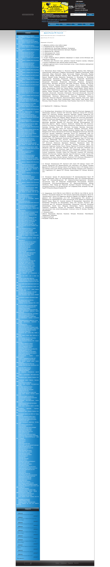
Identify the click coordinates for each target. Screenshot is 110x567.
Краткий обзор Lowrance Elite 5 (25, 244)
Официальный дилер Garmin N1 (25, 447)
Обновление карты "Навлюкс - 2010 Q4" (27, 292)
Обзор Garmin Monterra (23, 488)
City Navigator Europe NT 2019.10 (25, 189)
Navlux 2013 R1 (22, 439)
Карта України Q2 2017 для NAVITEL (26, 221)
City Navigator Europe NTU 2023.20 (26, 63)
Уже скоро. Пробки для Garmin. (25, 386)
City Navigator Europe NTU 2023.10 (26, 65)
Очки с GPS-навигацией (23, 462)
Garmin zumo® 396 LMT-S (24, 201)
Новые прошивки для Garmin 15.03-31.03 (27, 468)
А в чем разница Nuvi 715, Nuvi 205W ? (27, 242)
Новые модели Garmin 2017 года (25, 223)
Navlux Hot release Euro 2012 (25, 388)
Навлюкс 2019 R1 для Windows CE (26, 166)
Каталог (63, 24)
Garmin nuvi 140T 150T (23, 420)
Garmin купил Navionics (23, 216)
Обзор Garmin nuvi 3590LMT (24, 382)
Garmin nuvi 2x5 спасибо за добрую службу (28, 327)
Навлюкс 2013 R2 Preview (24, 481)
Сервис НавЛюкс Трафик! (24, 500)
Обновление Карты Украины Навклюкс (27, 330)
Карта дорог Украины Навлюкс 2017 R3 (27, 217)
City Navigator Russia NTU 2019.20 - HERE (28, 187)
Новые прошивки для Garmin (25, 450)
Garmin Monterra (22, 472)
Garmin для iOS (21, 457)
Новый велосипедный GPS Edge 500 (26, 260)
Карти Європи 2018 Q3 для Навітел (26, 176)
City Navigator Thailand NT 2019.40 (26, 130)
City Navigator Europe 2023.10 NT (25, 64)
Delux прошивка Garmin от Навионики (27, 316)
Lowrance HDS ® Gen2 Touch (25, 428)
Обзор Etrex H (21, 240)
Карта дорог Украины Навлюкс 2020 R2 (27, 116)
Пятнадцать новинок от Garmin (25, 343)
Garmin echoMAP (22, 426)
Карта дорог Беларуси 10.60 (24, 120)
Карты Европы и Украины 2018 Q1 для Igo (28, 194)
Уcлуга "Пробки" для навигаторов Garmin (27, 475)
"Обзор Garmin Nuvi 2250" (24, 301)
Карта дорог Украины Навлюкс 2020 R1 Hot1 (28, 129)
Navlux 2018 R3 (22, 186)
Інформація (52, 24)
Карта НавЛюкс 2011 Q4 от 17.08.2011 (27, 338)
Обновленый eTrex (22, 324)
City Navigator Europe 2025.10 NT (25, 53)
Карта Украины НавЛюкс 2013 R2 (26, 483)
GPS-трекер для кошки (23, 465)
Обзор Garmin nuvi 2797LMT (24, 479)
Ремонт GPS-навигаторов (24, 369)
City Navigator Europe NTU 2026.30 (26, 36)
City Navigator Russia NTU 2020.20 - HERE (28, 147)
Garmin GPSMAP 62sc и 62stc (25, 325)
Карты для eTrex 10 (22, 449)
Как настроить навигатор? (24, 331)
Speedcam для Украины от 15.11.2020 (27, 103)
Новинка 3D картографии (24, 308)
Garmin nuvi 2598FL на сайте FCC (26, 396)
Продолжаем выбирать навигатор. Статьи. (28, 320)
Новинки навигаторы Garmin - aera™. (26, 266)
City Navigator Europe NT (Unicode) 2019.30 (28, 167)
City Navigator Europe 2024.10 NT (25, 56)
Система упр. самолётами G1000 (26, 262)
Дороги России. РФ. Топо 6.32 (25, 134)
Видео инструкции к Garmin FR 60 (26, 315)
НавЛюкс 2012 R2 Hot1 (23, 390)
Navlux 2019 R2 (22, 153)
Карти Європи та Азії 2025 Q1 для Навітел (28, 41)
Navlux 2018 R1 (22, 210)
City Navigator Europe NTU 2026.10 (26, 45)
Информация (64, 563)
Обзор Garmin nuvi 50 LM (24, 354)
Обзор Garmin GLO (22, 480)
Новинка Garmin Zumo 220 (24, 246)
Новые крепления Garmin (24, 453)
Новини (51, 31)
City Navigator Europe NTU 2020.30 (26, 132)
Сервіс (74, 24)
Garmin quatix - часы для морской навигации (28, 445)
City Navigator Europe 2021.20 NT (25, 91)
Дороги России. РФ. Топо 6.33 (25, 125)
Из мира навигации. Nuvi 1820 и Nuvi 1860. (28, 279)
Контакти (86, 24)
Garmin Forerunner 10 (23, 404)
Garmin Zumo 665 (22, 251)
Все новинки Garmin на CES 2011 (26, 300)
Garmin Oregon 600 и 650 (24, 443)
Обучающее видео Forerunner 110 (26, 293)
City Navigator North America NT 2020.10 (27, 164)
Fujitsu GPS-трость (22, 460)
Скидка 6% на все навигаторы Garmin (27, 434)
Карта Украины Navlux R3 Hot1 (25, 424)
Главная (42, 31)
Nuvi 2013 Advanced (23, 456)
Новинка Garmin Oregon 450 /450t (26, 254)
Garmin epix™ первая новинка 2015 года (27, 232)
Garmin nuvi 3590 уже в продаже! (25, 389)
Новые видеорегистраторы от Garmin (27, 228)
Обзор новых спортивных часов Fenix (27, 418)
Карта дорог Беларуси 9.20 (24, 152)
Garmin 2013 (21, 442)
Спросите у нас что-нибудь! (24, 399)
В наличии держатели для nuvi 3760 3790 (28, 309)
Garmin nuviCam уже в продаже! (25, 229)
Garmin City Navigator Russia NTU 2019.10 (28, 205)
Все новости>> (20, 558)
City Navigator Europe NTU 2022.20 (26, 78)
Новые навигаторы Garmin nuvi (25, 431)
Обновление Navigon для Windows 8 (26, 461)
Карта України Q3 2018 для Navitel (26, 178)
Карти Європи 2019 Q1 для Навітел (26, 155)
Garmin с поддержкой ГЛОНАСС (25, 346)
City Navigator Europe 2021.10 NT (25, 105)
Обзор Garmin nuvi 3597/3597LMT (26, 493)
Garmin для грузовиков (23, 370)
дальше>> (36, 516)
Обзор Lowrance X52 (23, 248)
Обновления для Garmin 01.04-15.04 (26, 476)
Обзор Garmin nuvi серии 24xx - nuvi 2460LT (28, 313)
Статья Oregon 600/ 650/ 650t (25, 495)
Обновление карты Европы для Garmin (27, 419)
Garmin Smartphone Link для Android (26, 359)
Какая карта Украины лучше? (25, 347)
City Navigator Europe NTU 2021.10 (26, 114)
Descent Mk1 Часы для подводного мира (27, 214)
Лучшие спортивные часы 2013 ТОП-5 (27, 466)
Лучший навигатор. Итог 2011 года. (26, 363)
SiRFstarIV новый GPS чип (24, 259)
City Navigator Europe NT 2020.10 (25, 151)
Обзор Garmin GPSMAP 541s (25, 430)
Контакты (76, 563)
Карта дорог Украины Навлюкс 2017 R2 (27, 220)
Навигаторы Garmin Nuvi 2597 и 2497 (27, 489)
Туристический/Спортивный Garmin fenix (27, 397)
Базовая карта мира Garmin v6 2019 (26, 140)
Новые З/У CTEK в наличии (24, 368)
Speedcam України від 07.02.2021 (26, 98)
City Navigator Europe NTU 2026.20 (26, 40)
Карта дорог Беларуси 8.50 (24, 175)
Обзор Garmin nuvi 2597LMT (24, 477)
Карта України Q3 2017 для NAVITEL (26, 213)
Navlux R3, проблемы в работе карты (26, 416)
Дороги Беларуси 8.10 (23, 195)
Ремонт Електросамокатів (50, 21)
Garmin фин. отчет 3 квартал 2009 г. (26, 263)
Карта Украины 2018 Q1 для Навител (27, 206)
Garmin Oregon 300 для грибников (26, 270)
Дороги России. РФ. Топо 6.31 (25, 141)
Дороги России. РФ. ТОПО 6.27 (25, 197)
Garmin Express (21, 441)
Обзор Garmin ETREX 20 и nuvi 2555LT (27, 351)
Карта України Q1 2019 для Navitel (26, 156)
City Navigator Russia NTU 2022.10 (26, 88)
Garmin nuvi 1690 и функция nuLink (26, 269)
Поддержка (70, 563)
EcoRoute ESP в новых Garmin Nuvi (26, 265)
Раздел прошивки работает (24, 446)
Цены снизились (22, 470)
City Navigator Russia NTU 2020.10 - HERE (28, 157)
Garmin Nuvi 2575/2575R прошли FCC (27, 307)
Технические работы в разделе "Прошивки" (28, 435)
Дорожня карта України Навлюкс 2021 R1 (27, 99)
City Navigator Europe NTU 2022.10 (26, 87)
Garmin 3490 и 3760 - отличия (25, 451)
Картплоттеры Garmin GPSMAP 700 (26, 250)
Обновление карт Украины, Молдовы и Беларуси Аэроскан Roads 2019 (27, 169)
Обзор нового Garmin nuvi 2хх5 (25, 344)
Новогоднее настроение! (24, 499)
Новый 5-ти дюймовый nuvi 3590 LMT (27, 358)
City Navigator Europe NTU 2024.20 (26, 55)
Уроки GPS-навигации (23, 458)
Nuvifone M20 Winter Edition (24, 255)
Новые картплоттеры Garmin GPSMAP (27, 427)
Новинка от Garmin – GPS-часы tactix (26, 502)
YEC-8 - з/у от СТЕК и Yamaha (25, 271)
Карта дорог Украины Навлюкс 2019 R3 (27, 143)
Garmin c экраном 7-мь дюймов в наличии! (28, 484)
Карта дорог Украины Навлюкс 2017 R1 (27, 224)
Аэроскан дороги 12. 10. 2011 (25, 350)
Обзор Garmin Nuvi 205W (24, 258)
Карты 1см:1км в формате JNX (25, 339)
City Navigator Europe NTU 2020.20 (26, 139)
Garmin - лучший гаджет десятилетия (27, 252)
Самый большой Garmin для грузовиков (27, 403)
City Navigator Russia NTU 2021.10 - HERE (28, 124)
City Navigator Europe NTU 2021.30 (26, 90)
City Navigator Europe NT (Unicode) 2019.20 (28, 185)
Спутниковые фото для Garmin (25, 231)
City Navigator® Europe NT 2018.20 (26, 218)
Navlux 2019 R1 (22, 171)
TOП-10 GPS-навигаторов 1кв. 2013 (26, 469)
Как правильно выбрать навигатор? (26, 233)
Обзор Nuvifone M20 (23, 256)
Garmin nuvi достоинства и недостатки (27, 392)
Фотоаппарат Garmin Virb (24, 473)
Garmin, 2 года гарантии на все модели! (27, 353)
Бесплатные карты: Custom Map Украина (27, 305)
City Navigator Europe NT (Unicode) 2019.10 (28, 190)
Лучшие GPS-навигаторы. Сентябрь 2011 (27, 349)
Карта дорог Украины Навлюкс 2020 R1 (27, 133)
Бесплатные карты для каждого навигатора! (28, 328)
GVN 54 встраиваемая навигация (26, 267)
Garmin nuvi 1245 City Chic (24, 247)
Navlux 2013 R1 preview (23, 433)
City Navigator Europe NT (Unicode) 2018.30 (28, 212)
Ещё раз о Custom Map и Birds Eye (26, 278)
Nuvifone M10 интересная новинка (26, 243)
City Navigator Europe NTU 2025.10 (26, 52)
